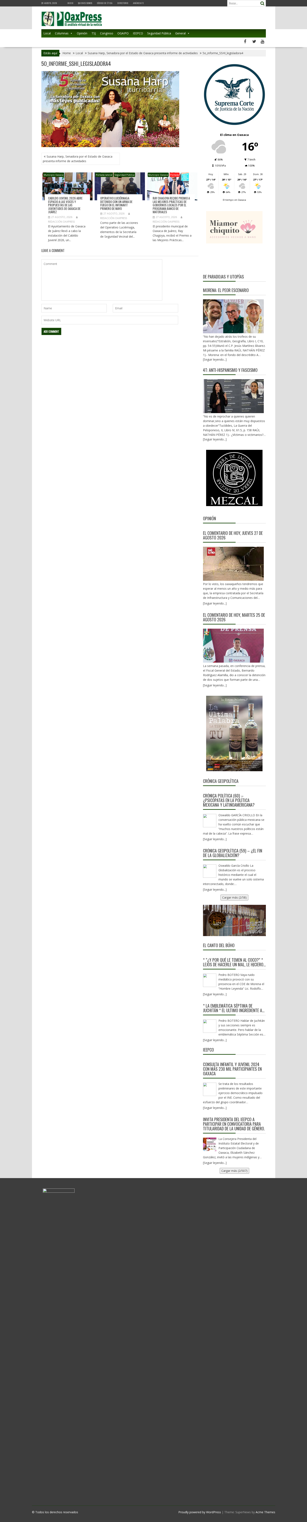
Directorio (122, 3)
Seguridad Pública (159, 33)
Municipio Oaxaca (53, 174)
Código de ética (105, 3)
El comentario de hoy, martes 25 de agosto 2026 (234, 617)
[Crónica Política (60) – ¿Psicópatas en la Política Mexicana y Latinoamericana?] (209, 820)
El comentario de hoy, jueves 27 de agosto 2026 (233, 535)
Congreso (106, 33)
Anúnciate (138, 3)
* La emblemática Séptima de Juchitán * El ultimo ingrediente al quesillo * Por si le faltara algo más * (233, 1008)
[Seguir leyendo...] (215, 603)
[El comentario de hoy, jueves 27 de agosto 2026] (233, 564)
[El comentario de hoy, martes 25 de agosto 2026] (233, 646)
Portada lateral (104, 174)
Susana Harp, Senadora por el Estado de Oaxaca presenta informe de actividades (77, 158)
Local (47, 33)
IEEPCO (138, 33)
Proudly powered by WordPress (199, 1512)
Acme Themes (265, 1512)
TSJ (93, 33)
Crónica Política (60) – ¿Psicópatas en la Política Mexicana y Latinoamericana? (229, 800)
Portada (174, 174)
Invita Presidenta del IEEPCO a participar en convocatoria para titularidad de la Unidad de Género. (234, 1124)
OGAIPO (123, 33)
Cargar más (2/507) (234, 1171)
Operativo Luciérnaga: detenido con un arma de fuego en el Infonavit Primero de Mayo (116, 203)
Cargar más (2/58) (234, 897)
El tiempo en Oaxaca (234, 199)
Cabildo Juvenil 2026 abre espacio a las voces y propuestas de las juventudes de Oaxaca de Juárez (65, 205)
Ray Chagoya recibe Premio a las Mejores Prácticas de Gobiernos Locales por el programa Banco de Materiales (171, 205)
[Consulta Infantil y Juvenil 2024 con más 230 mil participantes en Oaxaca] (209, 1089)
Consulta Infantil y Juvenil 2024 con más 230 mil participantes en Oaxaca (232, 1069)
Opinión (82, 33)
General (180, 33)
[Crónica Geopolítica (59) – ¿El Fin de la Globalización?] (209, 871)
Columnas (62, 33)
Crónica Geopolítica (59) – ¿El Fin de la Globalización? (232, 853)
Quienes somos (85, 3)
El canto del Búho (219, 945)
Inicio (70, 3)
